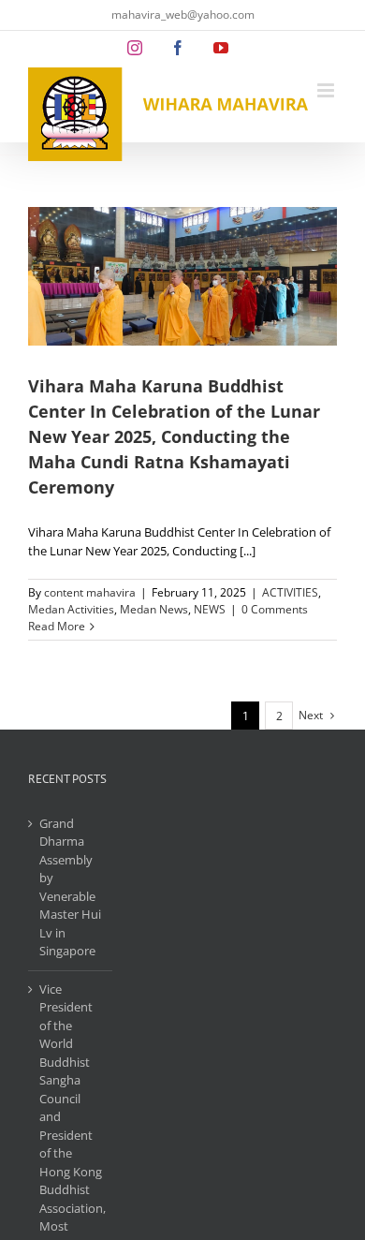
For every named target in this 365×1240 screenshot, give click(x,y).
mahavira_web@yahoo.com (183, 14)
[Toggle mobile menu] (327, 90)
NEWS (210, 609)
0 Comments (274, 609)
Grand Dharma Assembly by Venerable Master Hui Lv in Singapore (70, 887)
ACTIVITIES (290, 592)
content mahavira (90, 592)
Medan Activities (71, 609)
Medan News (154, 609)
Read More (56, 626)
